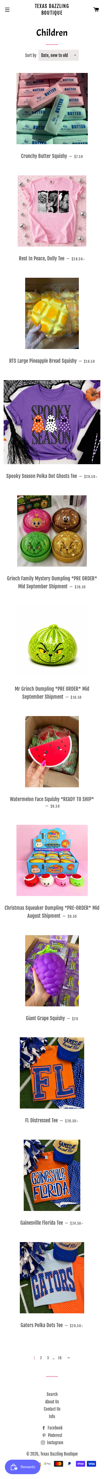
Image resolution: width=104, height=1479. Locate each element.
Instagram (54, 1442)
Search (52, 1394)
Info (52, 1416)
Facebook (55, 1427)
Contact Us (52, 1409)
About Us (52, 1401)
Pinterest (54, 1435)
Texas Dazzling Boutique (52, 9)
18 (60, 1358)
